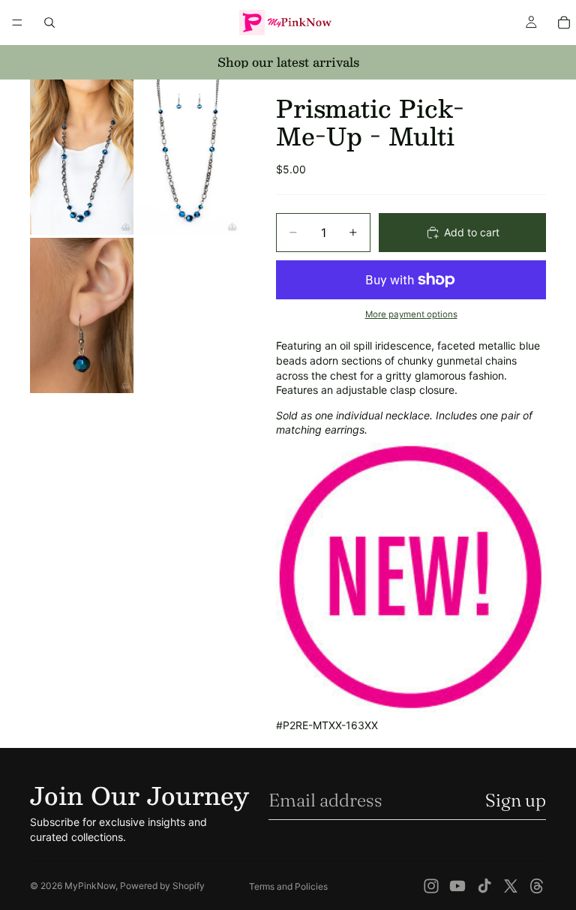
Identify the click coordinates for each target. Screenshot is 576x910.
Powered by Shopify (162, 885)
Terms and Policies (288, 886)
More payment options (411, 314)
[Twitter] (511, 886)
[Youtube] (457, 886)
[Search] (49, 22)
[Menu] (17, 22)
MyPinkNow (90, 885)
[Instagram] (431, 886)
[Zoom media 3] (82, 315)
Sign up (515, 800)
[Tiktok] (485, 886)
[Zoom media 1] (82, 157)
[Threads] (537, 886)
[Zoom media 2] (188, 157)
